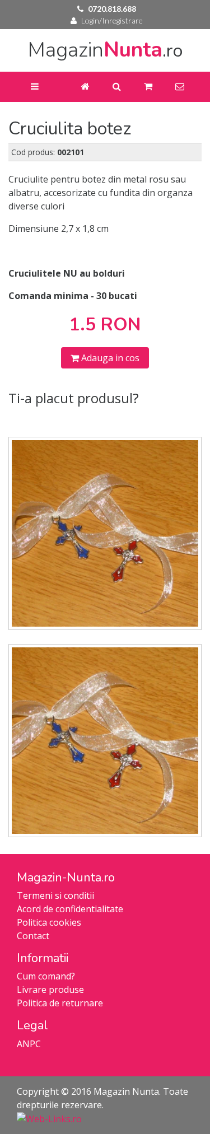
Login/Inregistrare (112, 20)
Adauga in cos (109, 358)
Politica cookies (49, 922)
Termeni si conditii (55, 895)
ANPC (29, 1044)
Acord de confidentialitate (70, 909)
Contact (33, 936)
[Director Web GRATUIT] (49, 1118)
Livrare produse (50, 989)
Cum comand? (46, 976)
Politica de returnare (60, 1003)
